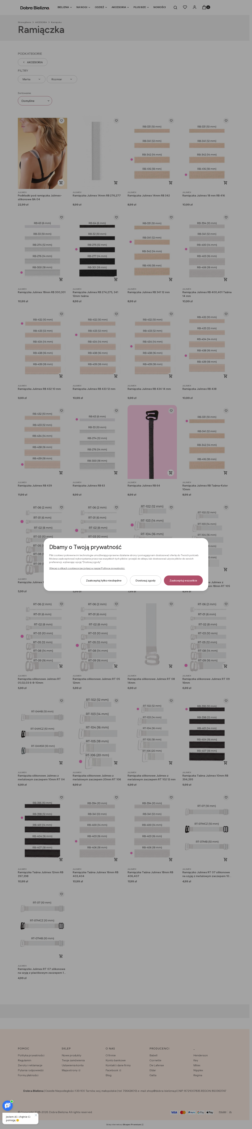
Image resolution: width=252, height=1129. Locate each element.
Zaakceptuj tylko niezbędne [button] (104, 580)
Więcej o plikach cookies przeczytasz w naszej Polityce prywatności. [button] (87, 568)
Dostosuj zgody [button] (145, 580)
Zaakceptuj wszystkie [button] (183, 580)
